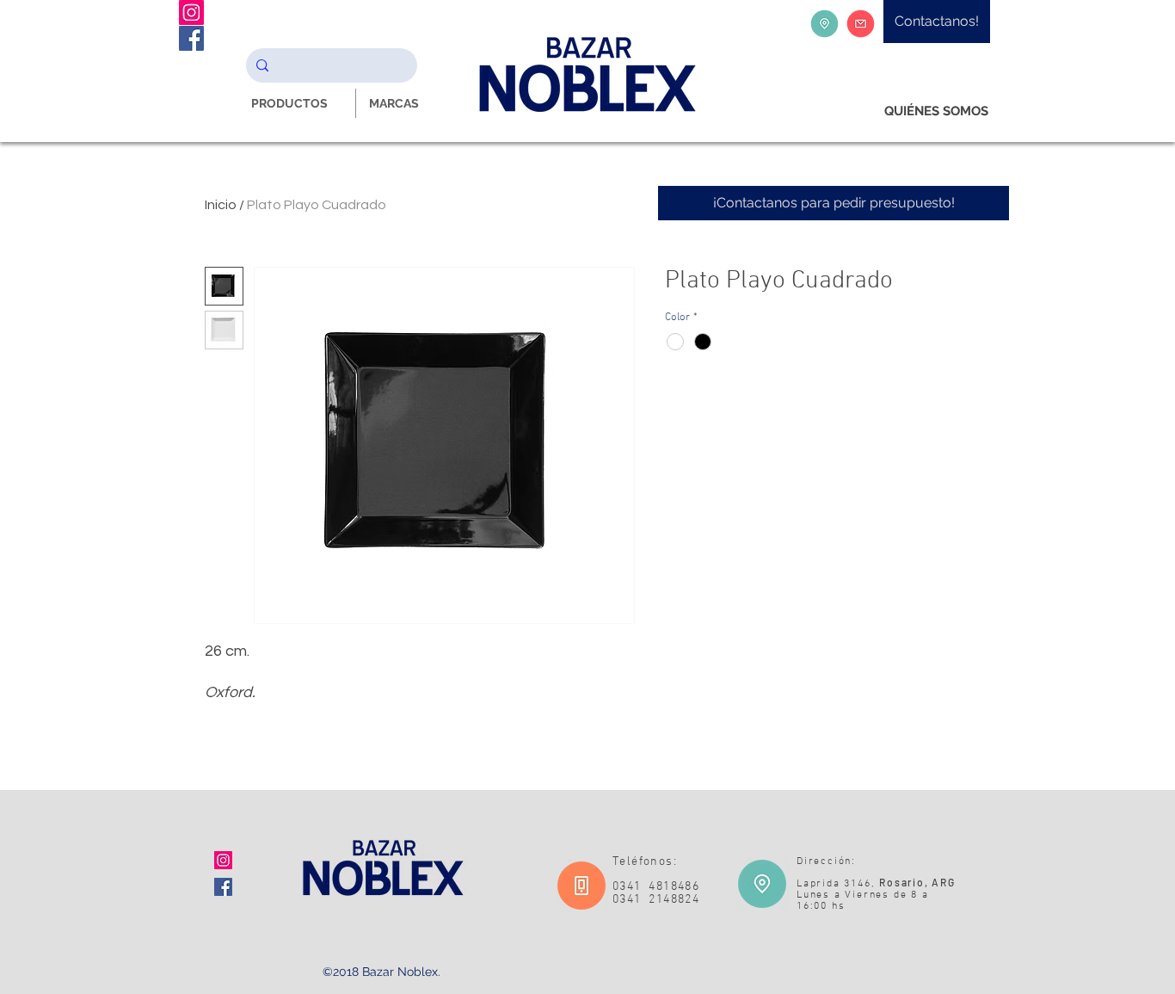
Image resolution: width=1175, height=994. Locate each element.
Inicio (221, 205)
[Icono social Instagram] (223, 860)
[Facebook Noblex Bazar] (191, 38)
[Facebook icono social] (223, 887)
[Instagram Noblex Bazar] (191, 12)
